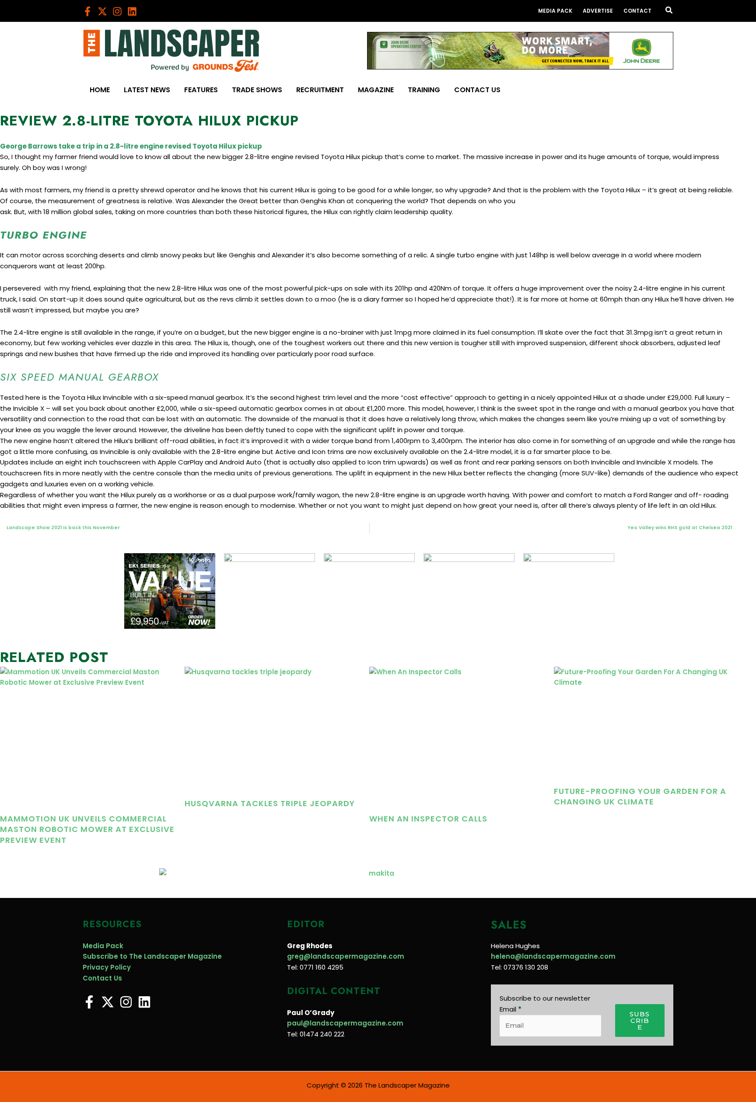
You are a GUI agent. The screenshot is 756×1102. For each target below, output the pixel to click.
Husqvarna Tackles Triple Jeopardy (270, 803)
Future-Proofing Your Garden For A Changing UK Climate (640, 796)
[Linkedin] (132, 11)
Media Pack (103, 945)
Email (511, 1009)
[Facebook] (87, 11)
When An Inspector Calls (428, 818)
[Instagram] (117, 11)
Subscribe (640, 1020)
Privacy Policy (107, 967)
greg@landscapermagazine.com (345, 956)
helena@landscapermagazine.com (553, 956)
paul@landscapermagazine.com (345, 1023)
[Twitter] (102, 11)
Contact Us (102, 978)
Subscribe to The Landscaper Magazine (152, 956)
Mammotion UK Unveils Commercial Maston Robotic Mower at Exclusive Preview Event (87, 829)
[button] (669, 11)
